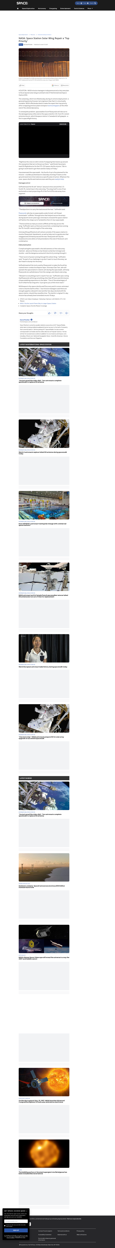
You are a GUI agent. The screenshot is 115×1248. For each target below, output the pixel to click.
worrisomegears (54, 106)
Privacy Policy (18, 1236)
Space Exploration (28, 8)
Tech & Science (79, 8)
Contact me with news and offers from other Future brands (16, 1225)
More (89, 8)
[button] (93, 3)
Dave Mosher (28, 44)
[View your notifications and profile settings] (88, 3)
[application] (44, 140)
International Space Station (44, 34)
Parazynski (22, 213)
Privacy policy (80, 1231)
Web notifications (82, 1234)
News (20, 44)
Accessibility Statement (44, 1234)
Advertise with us (62, 1234)
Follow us (56, 85)
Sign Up (16, 1230)
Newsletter (66, 85)
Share (22, 85)
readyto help (59, 179)
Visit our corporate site (74, 1218)
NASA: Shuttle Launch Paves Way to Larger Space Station (38, 303)
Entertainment (65, 8)
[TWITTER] (31, 320)
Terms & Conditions (11, 1237)
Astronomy (42, 8)
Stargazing (53, 8)
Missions (33, 34)
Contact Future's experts (45, 1231)
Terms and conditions (63, 1231)
